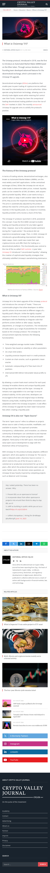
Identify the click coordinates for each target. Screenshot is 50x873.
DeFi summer (26, 249)
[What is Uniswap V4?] (25, 28)
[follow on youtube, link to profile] (25, 759)
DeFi (7, 104)
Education (22, 10)
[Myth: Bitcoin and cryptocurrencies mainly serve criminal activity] (25, 641)
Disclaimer (6, 845)
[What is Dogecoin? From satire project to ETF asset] (25, 609)
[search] (46, 4)
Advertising (6, 821)
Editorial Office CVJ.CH (12, 50)
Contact (5, 816)
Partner (5, 831)
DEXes (25, 83)
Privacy (5, 840)
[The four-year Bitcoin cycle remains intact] (25, 675)
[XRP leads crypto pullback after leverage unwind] (6, 703)
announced (37, 104)
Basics (29, 10)
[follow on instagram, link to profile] (25, 743)
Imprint (5, 836)
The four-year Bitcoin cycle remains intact (20, 690)
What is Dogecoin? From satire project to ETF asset (23, 624)
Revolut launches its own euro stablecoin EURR (30, 725)
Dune (41, 290)
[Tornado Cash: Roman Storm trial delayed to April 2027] (6, 714)
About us (5, 826)
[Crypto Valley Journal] (26, 4)
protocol (44, 301)
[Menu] (3, 4)
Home (16, 10)
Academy (5, 811)
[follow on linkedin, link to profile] (25, 751)
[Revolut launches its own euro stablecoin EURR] (6, 725)
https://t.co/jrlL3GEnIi (19, 509)
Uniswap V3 (6, 252)
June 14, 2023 (21, 518)
